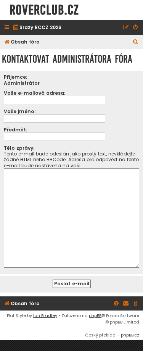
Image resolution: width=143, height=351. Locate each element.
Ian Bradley (45, 315)
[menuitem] (37, 28)
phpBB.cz (130, 335)
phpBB (95, 315)
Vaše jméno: (20, 111)
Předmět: (15, 129)
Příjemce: (15, 77)
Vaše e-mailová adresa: (35, 93)
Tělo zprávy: (19, 148)
